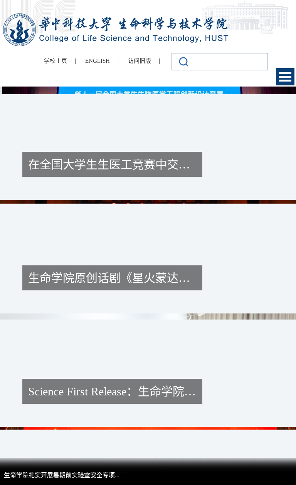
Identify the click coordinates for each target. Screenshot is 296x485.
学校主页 (55, 61)
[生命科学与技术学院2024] (116, 16)
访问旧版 (139, 61)
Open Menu (285, 76)
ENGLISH (97, 61)
